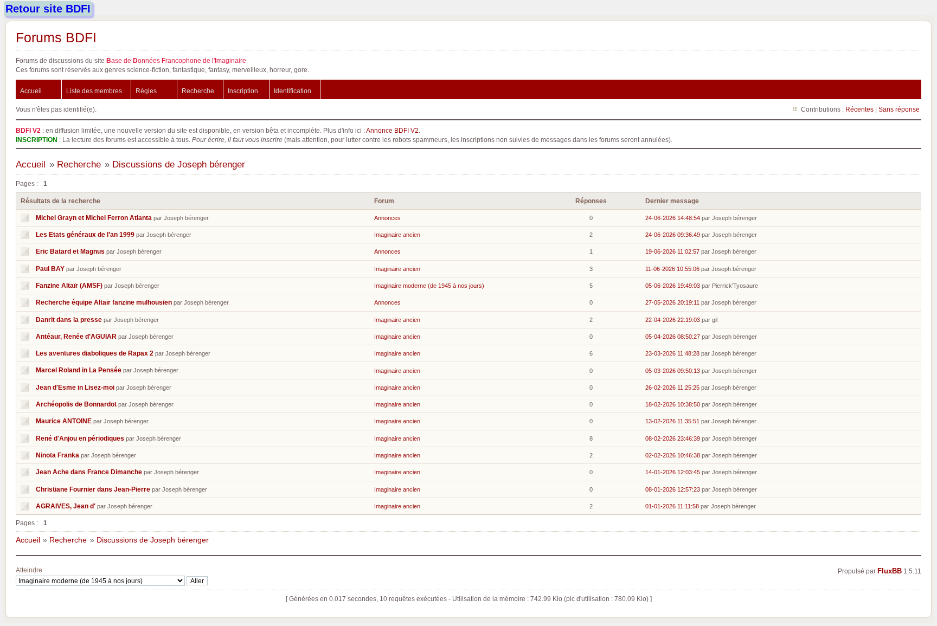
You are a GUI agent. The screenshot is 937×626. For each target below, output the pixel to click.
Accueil (31, 90)
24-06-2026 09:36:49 (672, 234)
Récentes (859, 109)
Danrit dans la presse (69, 319)
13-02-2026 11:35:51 (672, 421)
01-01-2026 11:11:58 (672, 506)
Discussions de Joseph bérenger (178, 164)
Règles (146, 90)
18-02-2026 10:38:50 (672, 404)
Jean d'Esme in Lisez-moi (75, 387)
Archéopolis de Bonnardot (76, 404)
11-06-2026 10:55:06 (672, 269)
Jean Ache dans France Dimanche (89, 471)
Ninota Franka (57, 455)
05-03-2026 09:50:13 (672, 370)
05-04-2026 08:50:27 (672, 336)
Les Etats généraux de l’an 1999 (85, 234)
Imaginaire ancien (397, 234)
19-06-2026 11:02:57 (672, 251)
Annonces (387, 218)
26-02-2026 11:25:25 (672, 387)
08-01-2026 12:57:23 (672, 489)
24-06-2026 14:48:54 (672, 218)
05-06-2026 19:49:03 (672, 285)
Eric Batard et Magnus (70, 251)
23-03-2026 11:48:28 (672, 353)
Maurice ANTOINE (64, 420)
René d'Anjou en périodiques (80, 438)
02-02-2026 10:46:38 (672, 455)
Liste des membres (94, 90)
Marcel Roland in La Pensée (78, 369)
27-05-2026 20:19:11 (672, 302)
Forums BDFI (56, 37)
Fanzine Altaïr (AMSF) (69, 285)
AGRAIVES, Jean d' (65, 505)
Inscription (243, 90)
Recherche (198, 90)
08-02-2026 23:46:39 (672, 438)
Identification (292, 90)
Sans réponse (899, 109)
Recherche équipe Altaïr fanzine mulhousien (104, 302)
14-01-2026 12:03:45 (672, 472)
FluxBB (889, 571)
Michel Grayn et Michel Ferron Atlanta (94, 217)
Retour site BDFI (48, 9)
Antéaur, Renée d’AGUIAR (76, 336)
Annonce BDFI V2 (392, 130)
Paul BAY (50, 268)
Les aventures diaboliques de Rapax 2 (94, 353)
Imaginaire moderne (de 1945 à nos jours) (429, 285)
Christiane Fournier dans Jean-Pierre (93, 489)
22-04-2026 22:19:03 (672, 320)
